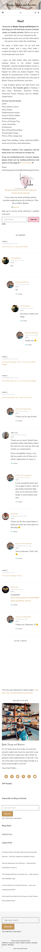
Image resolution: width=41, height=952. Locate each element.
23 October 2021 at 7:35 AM (9, 243)
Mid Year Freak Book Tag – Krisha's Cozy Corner (17, 397)
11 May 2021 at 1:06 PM (26, 308)
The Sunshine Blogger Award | (12, 576)
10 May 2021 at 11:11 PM (17, 260)
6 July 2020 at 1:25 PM (8, 394)
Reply (12, 263)
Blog (7, 190)
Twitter (23, 190)
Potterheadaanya (16, 258)
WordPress (5, 943)
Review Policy (26, 163)
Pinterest (16, 193)
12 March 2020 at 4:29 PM (22, 477)
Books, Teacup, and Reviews (23, 475)
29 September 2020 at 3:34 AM (10, 378)
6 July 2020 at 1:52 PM (21, 411)
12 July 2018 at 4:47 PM (8, 572)
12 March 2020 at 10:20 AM (18, 435)
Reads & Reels (15, 587)
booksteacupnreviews (22, 282)
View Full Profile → (10, 768)
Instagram (14, 190)
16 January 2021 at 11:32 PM (10, 359)
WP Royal (24, 948)
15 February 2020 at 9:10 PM (19, 516)
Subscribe (33, 219)
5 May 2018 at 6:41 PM (17, 589)
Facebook (31, 190)
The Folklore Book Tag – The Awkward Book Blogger (19, 381)
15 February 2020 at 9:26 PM (23, 546)
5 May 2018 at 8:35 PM (21, 619)
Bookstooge (14, 514)
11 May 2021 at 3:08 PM (31, 335)
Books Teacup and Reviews (23, 409)
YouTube (22, 943)
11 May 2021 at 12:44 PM (22, 284)
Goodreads (25, 193)
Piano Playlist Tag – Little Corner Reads (15, 247)
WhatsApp (11, 945)
